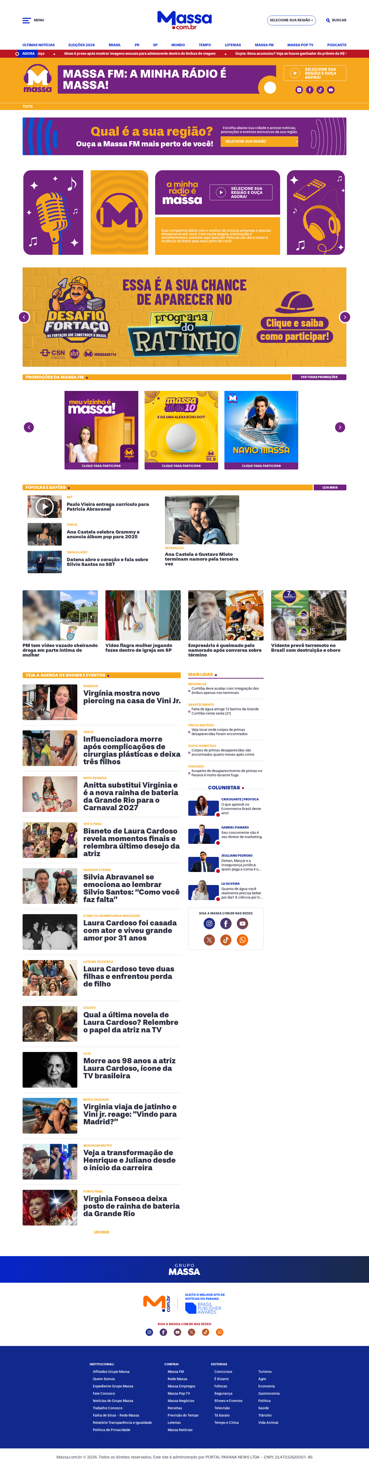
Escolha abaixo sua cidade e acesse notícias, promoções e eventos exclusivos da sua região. (259, 130)
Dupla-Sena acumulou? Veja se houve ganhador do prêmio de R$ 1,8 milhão (241, 53)
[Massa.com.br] (185, 20)
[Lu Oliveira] (203, 889)
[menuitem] (39, 45)
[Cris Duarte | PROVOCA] (203, 805)
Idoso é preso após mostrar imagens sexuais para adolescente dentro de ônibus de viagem (82, 53)
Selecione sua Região (290, 20)
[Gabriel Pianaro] (203, 833)
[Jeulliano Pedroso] (203, 861)
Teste (28, 107)
